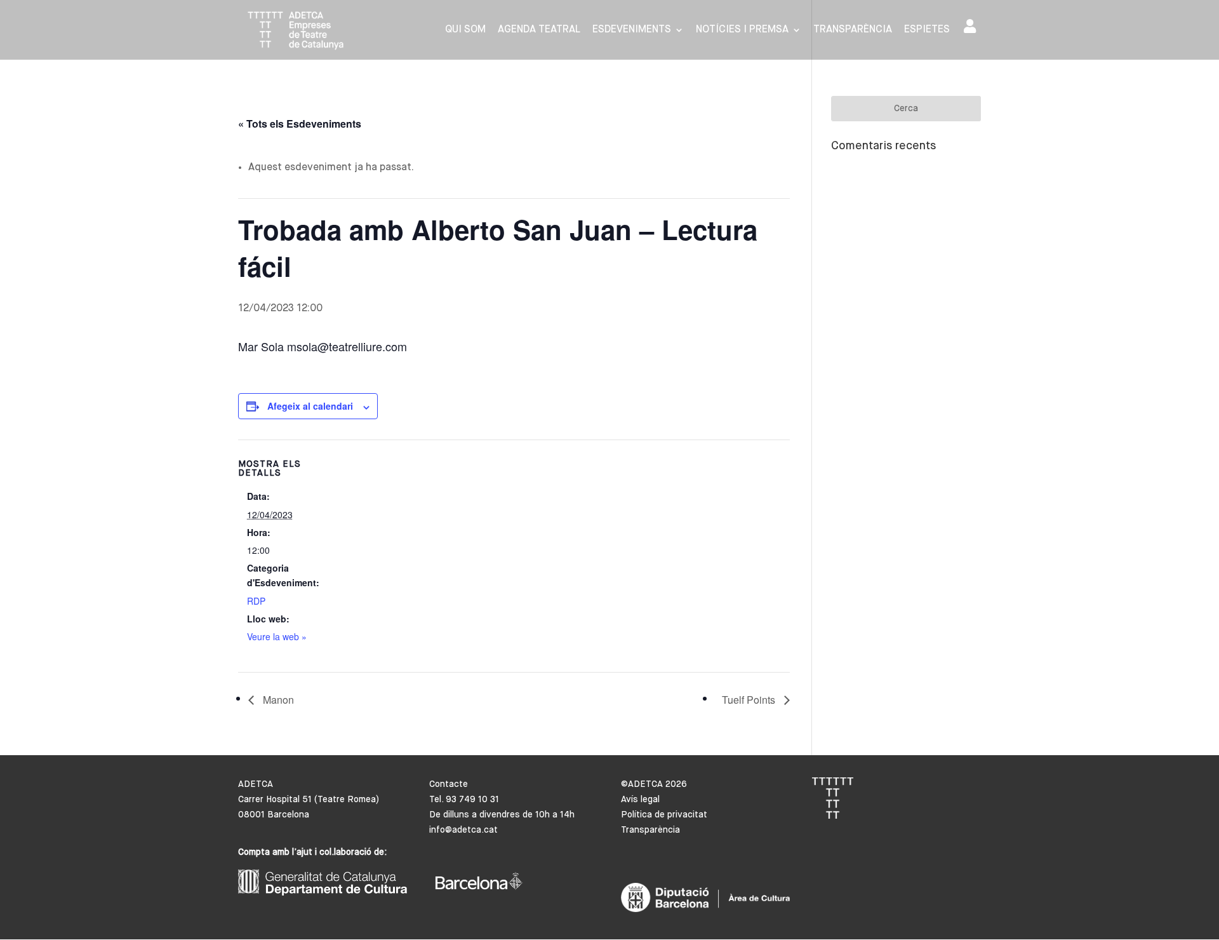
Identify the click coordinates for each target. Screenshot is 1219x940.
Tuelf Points (750, 699)
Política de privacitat (664, 814)
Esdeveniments (631, 30)
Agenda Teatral (539, 30)
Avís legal (640, 799)
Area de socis (972, 29)
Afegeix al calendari (310, 405)
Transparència (852, 30)
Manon (277, 699)
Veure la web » (277, 636)
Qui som (465, 30)
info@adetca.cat (463, 830)
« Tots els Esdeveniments (299, 123)
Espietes (927, 30)
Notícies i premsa (742, 30)
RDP (256, 600)
